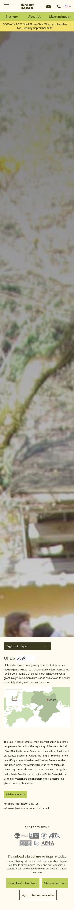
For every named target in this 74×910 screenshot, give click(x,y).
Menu (6, 6)
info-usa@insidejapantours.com (22, 808)
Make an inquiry (55, 883)
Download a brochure (22, 883)
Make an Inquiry (60, 16)
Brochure (12, 16)
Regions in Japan (17, 646)
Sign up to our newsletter (37, 895)
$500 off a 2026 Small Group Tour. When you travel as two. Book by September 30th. (35, 26)
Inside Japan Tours (27, 6)
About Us (34, 16)
